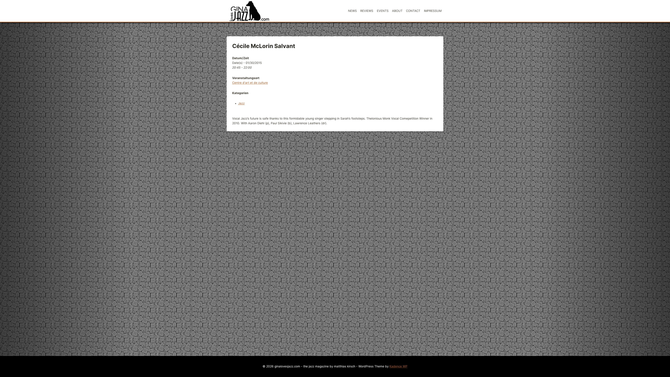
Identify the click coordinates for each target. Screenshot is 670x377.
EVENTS (383, 11)
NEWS (352, 11)
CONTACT (413, 11)
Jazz (241, 103)
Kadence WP (398, 366)
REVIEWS (366, 11)
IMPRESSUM (433, 11)
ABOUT (397, 11)
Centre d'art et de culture (250, 82)
